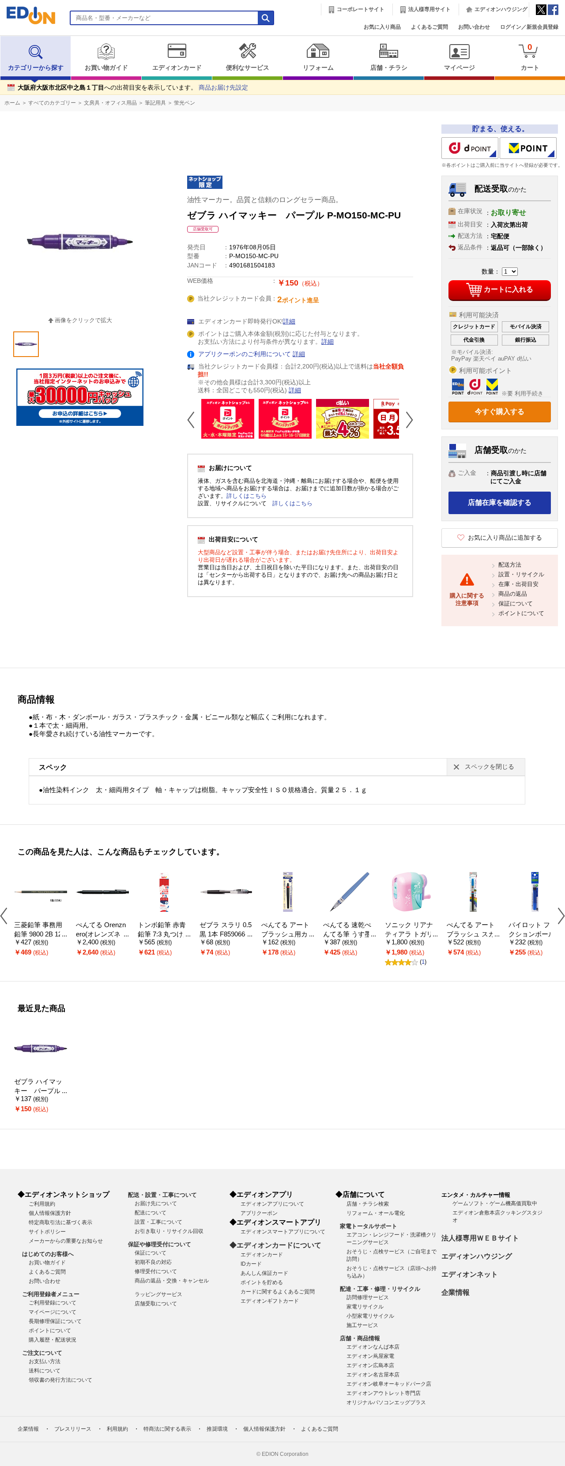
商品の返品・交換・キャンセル (172, 1281)
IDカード (251, 1264)
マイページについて (52, 1312)
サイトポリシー (47, 1232)
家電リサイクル (365, 1307)
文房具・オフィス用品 (110, 103)
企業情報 (455, 1292)
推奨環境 (217, 1429)
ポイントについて (521, 613)
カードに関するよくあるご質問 (278, 1292)
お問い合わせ (474, 27)
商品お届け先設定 (223, 87)
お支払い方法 (44, 1361)
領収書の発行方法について (60, 1380)
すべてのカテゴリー (52, 103)
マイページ (459, 67)
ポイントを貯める (262, 1282)
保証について (515, 603)
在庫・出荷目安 (518, 584)
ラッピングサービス (158, 1294)
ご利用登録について (52, 1303)
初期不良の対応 (153, 1262)
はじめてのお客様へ (48, 1254)
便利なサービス (247, 67)
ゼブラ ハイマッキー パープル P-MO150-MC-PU (40, 1090)
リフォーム (318, 67)
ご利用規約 (42, 1204)
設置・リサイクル (521, 574)
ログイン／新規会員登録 (529, 27)
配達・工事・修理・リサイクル (380, 1289)
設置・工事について (158, 1222)
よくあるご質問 (429, 27)
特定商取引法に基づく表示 (60, 1222)
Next (406, 419)
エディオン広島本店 (370, 1365)
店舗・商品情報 (360, 1338)
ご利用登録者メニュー (50, 1294)
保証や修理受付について (159, 1244)
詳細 (289, 321)
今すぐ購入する (499, 411)
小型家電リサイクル (370, 1316)
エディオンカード (177, 67)
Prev (194, 419)
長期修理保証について (55, 1321)
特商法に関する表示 (167, 1429)
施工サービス (362, 1325)
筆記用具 (155, 103)
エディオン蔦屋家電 (370, 1356)
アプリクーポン (259, 1213)
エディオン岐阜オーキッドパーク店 (389, 1384)
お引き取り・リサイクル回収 (169, 1231)
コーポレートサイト (360, 9)
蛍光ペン (184, 103)
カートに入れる (508, 289)
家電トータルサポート (368, 1226)
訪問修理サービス (368, 1297)
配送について (150, 1213)
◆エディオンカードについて (275, 1245)
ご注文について (42, 1352)
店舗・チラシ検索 (368, 1204)
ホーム (12, 103)
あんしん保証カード (264, 1273)
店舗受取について (156, 1304)
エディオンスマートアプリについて (283, 1232)
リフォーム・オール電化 (376, 1213)
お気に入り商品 (382, 27)
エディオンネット (469, 1274)
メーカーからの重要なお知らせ (66, 1241)
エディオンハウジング (501, 9)
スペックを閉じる (489, 766)
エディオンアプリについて (272, 1204)
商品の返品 (512, 593)
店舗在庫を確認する (499, 502)
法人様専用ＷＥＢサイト (480, 1238)
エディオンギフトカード (270, 1301)
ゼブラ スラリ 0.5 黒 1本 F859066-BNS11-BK (226, 934)
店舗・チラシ (388, 67)
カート (530, 56)
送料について (44, 1371)
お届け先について (156, 1203)
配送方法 (509, 564)
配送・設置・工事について (162, 1195)
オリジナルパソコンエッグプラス (386, 1402)
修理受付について (156, 1271)
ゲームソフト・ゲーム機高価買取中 (494, 1203)
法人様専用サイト (429, 9)
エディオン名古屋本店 (373, 1375)
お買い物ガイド (106, 67)
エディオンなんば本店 (373, 1347)
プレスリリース (72, 1429)
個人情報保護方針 (50, 1213)
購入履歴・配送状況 (52, 1340)
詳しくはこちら (246, 495)
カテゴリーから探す (36, 67)
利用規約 (117, 1429)
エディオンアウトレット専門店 (384, 1393)
